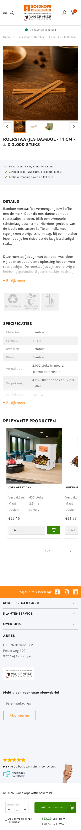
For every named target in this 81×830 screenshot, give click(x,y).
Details (15, 530)
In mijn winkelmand (52, 807)
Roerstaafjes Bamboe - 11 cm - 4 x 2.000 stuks (47, 37)
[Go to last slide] (7, 127)
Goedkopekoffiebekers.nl (34, 793)
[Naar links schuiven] (61, 551)
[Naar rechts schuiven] (70, 551)
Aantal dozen (13, 804)
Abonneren (19, 715)
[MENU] (5, 12)
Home (7, 37)
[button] (5, 12)
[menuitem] (20, 126)
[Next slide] (74, 127)
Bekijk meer (15, 280)
